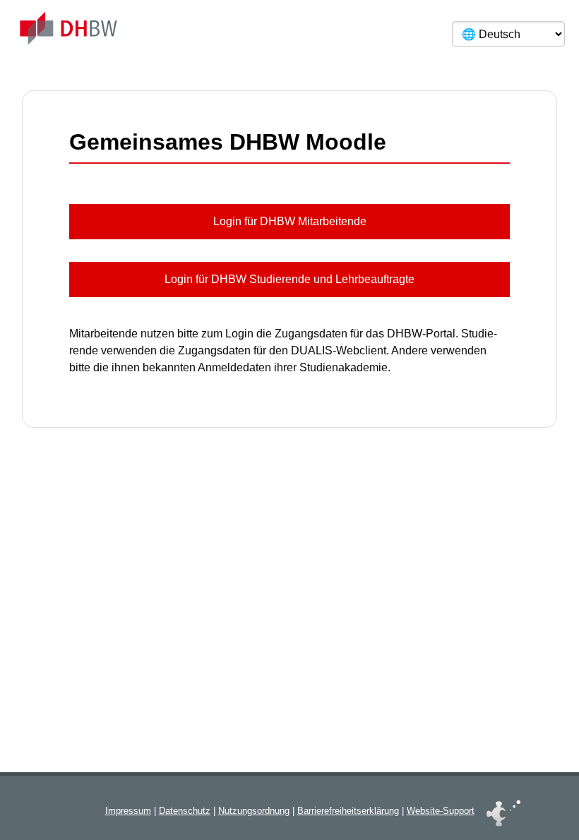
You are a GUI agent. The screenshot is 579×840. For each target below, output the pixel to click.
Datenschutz (184, 810)
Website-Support (440, 810)
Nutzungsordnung (254, 810)
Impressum (128, 810)
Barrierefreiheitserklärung (348, 810)
